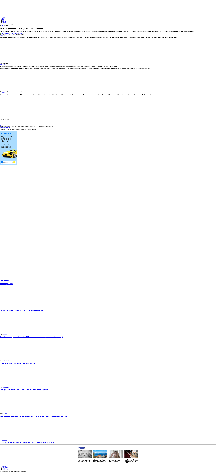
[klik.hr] (80, 448)
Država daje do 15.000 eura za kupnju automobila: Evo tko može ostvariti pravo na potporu (27, 442)
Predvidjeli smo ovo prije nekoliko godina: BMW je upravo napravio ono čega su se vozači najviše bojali (31, 337)
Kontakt (3, 468)
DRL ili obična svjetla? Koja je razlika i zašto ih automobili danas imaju (21, 310)
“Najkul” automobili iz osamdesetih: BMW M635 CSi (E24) (17, 363)
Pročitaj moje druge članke (5, 127)
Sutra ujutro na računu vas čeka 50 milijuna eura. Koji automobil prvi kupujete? (24, 390)
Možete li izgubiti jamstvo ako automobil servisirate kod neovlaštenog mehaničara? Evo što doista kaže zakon (34, 416)
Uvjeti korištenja (5, 467)
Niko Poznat (4, 308)
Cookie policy (5, 469)
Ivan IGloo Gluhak (5, 360)
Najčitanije (4, 280)
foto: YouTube (2, 35)
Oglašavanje (4, 466)
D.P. (2, 25)
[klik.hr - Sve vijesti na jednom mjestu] (3, 15)
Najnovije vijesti (6, 284)
